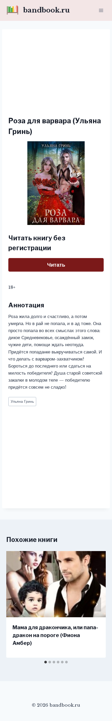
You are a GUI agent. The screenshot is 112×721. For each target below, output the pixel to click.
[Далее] (96, 604)
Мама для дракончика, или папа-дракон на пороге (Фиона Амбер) (55, 635)
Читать (56, 265)
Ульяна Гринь (22, 401)
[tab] (45, 662)
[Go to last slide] (15, 604)
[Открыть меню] (101, 10)
